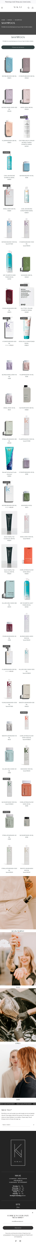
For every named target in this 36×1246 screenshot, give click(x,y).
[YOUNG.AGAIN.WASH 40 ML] (9, 622)
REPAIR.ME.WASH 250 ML (9, 76)
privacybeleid (6, 1235)
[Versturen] (34, 1125)
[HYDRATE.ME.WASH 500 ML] (9, 327)
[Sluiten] (33, 1213)
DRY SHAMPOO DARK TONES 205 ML (9, 276)
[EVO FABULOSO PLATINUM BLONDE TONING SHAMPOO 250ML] (27, 126)
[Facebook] (16, 1241)
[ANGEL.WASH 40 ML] (9, 394)
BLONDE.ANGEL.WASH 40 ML (9, 375)
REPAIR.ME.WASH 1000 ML (9, 242)
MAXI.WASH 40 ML (26, 505)
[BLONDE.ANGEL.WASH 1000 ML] (27, 622)
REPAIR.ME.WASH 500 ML (9, 505)
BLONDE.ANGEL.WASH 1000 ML (26, 637)
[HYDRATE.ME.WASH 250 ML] (27, 62)
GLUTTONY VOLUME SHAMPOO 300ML (26, 309)
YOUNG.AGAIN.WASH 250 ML (9, 309)
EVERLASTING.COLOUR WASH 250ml (26, 571)
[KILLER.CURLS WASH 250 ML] (9, 589)
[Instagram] (20, 1241)
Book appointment (18, 2)
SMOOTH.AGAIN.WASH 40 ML (9, 736)
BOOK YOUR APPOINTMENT (13, 1104)
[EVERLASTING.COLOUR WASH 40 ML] (27, 788)
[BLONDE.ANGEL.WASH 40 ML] (9, 361)
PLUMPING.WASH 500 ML (9, 669)
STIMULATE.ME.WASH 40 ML (9, 836)
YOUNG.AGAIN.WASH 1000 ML (9, 703)
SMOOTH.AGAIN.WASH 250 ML (26, 703)
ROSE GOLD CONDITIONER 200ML (27, 342)
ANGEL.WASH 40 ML (9, 408)
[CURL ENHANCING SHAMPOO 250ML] (9, 162)
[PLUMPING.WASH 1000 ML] (27, 425)
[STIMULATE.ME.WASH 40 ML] (9, 821)
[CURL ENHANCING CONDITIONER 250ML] (27, 195)
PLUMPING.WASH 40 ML (27, 374)
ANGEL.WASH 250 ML (26, 107)
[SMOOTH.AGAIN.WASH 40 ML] (9, 722)
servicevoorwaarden (18, 1235)
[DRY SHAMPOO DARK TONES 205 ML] (9, 261)
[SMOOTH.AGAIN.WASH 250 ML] (27, 689)
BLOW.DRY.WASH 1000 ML (9, 802)
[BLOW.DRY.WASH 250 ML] (27, 394)
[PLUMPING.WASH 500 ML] (9, 655)
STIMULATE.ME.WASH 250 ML (9, 440)
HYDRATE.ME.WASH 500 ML (9, 342)
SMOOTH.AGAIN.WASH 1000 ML (26, 869)
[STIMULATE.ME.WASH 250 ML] (9, 425)
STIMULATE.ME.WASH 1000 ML (9, 869)
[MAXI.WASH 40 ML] (27, 491)
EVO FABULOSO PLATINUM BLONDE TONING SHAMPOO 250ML (26, 142)
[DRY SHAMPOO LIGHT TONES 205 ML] (27, 589)
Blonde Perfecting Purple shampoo (9, 473)
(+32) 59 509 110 (18, 1180)
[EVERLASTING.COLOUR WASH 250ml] (27, 556)
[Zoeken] (28, 8)
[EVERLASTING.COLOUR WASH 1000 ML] (27, 722)
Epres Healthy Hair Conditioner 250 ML (9, 537)
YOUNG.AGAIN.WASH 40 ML (9, 637)
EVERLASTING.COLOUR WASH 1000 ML (26, 736)
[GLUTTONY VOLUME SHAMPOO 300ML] (27, 294)
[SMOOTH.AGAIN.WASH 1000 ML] (27, 854)
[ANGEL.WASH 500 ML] (9, 195)
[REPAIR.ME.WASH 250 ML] (9, 62)
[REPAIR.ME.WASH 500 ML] (9, 491)
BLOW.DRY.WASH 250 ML (26, 408)
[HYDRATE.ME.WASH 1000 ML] (27, 228)
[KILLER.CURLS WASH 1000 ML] (27, 655)
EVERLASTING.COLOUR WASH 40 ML (26, 803)
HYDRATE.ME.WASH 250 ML (27, 76)
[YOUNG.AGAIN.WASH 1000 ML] (9, 689)
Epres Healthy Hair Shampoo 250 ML (9, 571)
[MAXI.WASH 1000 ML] (27, 755)
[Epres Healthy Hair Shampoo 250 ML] (9, 556)
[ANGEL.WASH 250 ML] (27, 93)
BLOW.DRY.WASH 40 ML (27, 835)
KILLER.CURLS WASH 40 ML (9, 770)
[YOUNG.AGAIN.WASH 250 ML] (9, 294)
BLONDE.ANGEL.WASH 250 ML (9, 108)
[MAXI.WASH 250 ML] (27, 261)
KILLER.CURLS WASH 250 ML (9, 604)
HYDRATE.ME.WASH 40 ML (26, 472)
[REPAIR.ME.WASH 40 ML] (27, 162)
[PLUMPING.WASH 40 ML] (27, 361)
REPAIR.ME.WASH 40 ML (27, 175)
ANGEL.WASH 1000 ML (26, 536)
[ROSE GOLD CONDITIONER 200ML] (27, 327)
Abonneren (18, 1228)
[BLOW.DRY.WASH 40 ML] (27, 821)
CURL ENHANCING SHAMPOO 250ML (9, 176)
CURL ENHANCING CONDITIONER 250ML (26, 209)
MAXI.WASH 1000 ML (27, 769)
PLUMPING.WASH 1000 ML (26, 439)
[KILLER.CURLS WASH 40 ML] (9, 755)
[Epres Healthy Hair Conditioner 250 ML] (9, 523)
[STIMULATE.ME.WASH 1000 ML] (9, 854)
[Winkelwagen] (33, 8)
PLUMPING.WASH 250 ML (9, 140)
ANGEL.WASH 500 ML (9, 209)
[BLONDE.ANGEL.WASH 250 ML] (9, 93)
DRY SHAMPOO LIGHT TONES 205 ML (26, 604)
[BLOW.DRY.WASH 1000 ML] (9, 788)
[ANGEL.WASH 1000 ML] (27, 523)
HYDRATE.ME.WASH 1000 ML (26, 243)
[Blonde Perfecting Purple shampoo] (9, 458)
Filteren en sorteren (18, 47)
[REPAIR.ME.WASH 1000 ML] (9, 228)
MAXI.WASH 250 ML (26, 275)
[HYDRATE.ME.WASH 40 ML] (27, 458)
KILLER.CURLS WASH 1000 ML (26, 670)
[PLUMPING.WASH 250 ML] (9, 126)
